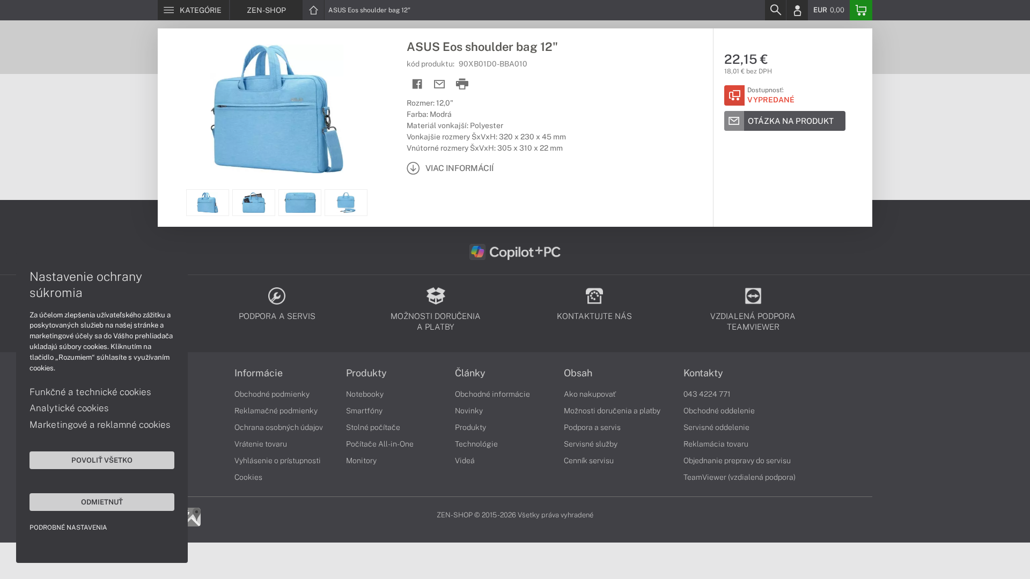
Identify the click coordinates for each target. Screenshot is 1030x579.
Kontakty (703, 373)
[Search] (775, 10)
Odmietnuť (102, 502)
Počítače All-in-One (380, 444)
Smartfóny (364, 410)
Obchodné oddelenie (719, 410)
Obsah (578, 373)
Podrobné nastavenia (68, 527)
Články (470, 373)
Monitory (361, 460)
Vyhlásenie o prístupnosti (277, 460)
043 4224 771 (707, 394)
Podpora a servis (592, 427)
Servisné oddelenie (716, 427)
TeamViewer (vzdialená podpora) (739, 477)
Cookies (248, 477)
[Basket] (861, 10)
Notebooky (365, 394)
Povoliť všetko (102, 460)
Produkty (366, 373)
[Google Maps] (191, 516)
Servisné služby (590, 444)
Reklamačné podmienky (276, 410)
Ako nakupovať (590, 394)
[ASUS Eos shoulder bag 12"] (277, 108)
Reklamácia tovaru (715, 444)
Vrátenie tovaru (260, 444)
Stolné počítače (373, 427)
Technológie (476, 444)
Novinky (469, 410)
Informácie (258, 373)
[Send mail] (439, 84)
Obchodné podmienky (272, 394)
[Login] (797, 10)
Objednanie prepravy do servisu (737, 460)
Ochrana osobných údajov (278, 427)
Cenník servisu (589, 460)
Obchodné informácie (492, 394)
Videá (465, 460)
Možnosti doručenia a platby (612, 410)
